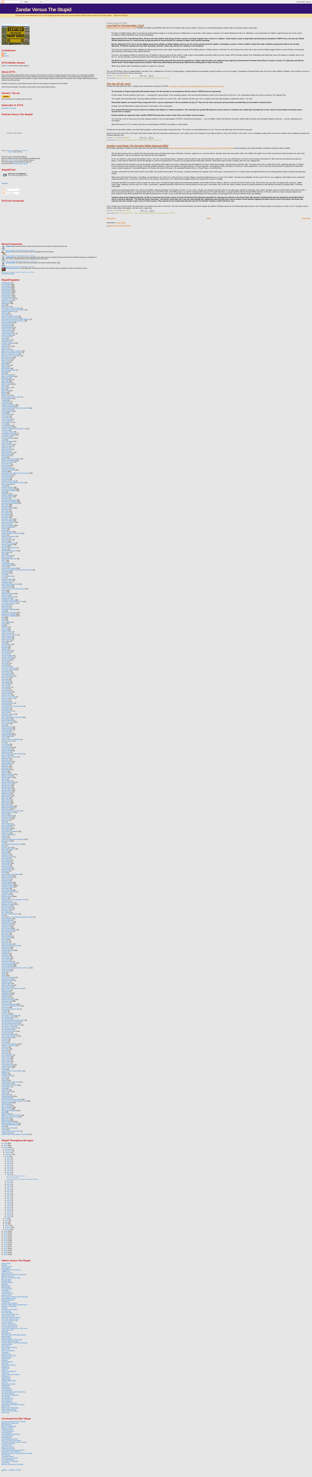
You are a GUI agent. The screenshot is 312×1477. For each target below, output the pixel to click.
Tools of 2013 (6, 1060)
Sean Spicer (6, 960)
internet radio (11, 150)
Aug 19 (9, 1184)
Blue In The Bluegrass (9, 1426)
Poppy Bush (6, 880)
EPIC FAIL (5, 505)
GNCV (4, 560)
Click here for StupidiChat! (17, 174)
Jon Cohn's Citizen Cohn (10, 1320)
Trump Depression (8, 1064)
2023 (6, 1143)
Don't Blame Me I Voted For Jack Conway (15, 473)
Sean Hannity (6, 958)
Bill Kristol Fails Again (9, 370)
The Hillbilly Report (8, 1459)
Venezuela (5, 1090)
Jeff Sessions (6, 650)
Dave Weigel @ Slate (9, 1298)
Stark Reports (6, 1377)
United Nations (6, 1083)
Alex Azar (5, 313)
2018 (6, 1235)
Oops (3, 846)
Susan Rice (5, 1002)
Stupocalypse (6, 998)
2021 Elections (6, 294)
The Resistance (7, 1029)
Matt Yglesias (6, 1333)
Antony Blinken (7, 340)
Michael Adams (7, 780)
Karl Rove (5, 700)
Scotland (4, 952)
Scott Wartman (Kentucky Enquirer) (13, 1450)
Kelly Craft (5, 712)
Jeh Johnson (6, 652)
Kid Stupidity (6, 719)
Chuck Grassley (7, 419)
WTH (3, 1126)
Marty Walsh (6, 765)
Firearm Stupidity (7, 527)
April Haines (6, 341)
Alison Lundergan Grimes (10, 317)
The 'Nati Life (6, 1455)
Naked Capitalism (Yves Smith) (12, 1339)
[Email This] (143, 76)
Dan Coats (5, 443)
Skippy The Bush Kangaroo (11, 1374)
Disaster (118, 140)
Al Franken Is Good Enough (11, 308)
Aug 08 (9, 1204)
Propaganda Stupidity (9, 891)
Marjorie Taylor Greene (9, 757)
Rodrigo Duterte (7, 925)
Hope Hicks (5, 595)
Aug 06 (9, 1207)
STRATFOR (5, 1368)
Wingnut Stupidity (7, 1121)
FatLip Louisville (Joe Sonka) (11, 1440)
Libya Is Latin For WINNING (11, 739)
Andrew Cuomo (7, 329)
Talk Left (4, 1382)
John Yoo (5, 685)
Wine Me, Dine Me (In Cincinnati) (12, 1464)
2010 (6, 1250)
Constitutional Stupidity (9, 433)
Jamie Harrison (7, 639)
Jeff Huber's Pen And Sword (11, 1317)
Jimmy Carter (6, 666)
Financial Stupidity (8, 525)
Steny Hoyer (6, 982)
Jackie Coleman (7, 631)
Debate (4, 457)
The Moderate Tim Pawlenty (11, 1022)
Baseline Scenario (8, 1276)
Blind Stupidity (6, 379)
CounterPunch (6, 1292)
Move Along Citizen (8, 812)
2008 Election (6, 283)
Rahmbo (4, 898)
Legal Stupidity (138, 140)
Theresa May (6, 1033)
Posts (6, 190)
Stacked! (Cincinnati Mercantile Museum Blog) (17, 1453)
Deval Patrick (6, 463)
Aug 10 (9, 1200)
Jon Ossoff (5, 689)
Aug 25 (9, 1169)
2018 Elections (6, 291)
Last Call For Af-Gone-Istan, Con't (125, 25)
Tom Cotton (5, 1048)
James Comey (6, 638)
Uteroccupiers (6, 1087)
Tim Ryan (5, 1041)
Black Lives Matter (8, 376)
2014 (6, 1243)
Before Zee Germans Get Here (124, 213)
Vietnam (4, 1093)
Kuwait (4, 725)
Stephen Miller (6, 983)
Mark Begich (6, 758)
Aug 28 (9, 1163)
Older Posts (306, 218)
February (8, 1227)
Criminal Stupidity (139, 213)
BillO (3, 373)
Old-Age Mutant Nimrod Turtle (11, 844)
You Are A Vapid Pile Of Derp (11, 1131)
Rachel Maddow (7, 1362)
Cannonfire (5, 1290)
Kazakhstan (5, 704)
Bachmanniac (6, 346)
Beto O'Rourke (6, 359)
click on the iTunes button (13, 160)
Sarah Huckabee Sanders (10, 945)
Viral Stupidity (6, 1098)
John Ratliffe (6, 684)
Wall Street (5, 1104)
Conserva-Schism (7, 432)
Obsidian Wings (7, 1344)
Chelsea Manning (7, 411)
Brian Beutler (6, 1287)
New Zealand (6, 826)
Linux (3, 742)
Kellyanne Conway (8, 714)
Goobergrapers (7, 563)
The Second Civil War (9, 1031)
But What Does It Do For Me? (11, 397)
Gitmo (3, 554)
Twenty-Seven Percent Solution (12, 1071)
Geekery (4, 541)
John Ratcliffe (6, 682)
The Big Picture (7, 1389)
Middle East (5, 793)
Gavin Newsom (7, 539)
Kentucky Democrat (8, 1444)
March (7, 1225)
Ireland (4, 620)
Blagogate (5, 378)
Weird (3, 1112)
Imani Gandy (6, 608)
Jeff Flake (5, 649)
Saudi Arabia (6, 949)
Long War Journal (7, 1330)
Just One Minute (7, 1322)
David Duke (5, 451)
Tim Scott (5, 1042)
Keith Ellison (6, 709)
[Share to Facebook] (150, 76)
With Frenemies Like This (10, 1123)
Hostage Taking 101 (8, 597)
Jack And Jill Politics (8, 1316)
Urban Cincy (6, 1463)
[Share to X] (148, 76)
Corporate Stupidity (8, 435)
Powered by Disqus (8, 274)
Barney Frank (6, 349)
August (7, 1156)
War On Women (7, 1107)
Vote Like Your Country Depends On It (14, 1101)
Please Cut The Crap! (9, 1355)
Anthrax (4, 338)
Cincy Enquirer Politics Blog (11, 1434)
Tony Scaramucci (7, 1055)
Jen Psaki (5, 654)
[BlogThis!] (145, 76)
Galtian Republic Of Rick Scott (11, 533)
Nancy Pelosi (6, 819)
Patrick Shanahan (7, 857)
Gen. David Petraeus (8, 543)
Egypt (3, 492)
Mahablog (5, 1331)
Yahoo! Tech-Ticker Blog (10, 1411)
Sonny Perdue (6, 969)
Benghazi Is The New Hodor (11, 356)
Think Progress (7, 1401)
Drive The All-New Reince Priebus (13, 482)
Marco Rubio (6, 755)
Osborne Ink (6, 1349)
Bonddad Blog (6, 1281)
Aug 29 (9, 1161)
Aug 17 (9, 1188)
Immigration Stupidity (8, 609)
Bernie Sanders (7, 357)
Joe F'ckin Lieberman (9, 668)
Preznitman (5, 888)
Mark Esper (5, 760)
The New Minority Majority (10, 1023)
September (8, 1154)
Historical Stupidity (8, 593)
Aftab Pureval (6, 306)
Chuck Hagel (6, 421)
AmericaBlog (6, 1268)
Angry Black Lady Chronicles (11, 1270)
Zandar (6, 56)
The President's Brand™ (10, 1028)
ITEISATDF (5, 627)
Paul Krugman (6, 860)
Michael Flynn (6, 785)
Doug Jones (6, 479)
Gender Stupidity (7, 544)
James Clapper (7, 636)
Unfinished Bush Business (10, 1082)
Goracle (4, 566)
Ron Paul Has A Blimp (9, 930)
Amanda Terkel (7, 1266)
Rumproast (5, 1366)
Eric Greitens (6, 513)
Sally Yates (5, 942)
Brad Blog (5, 1284)
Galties (4, 535)
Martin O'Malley (7, 763)
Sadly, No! (5, 1370)
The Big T (5, 1012)
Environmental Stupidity (9, 503)
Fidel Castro (6, 524)
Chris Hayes (6, 416)
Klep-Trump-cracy (7, 722)
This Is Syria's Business (9, 1036)
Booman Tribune (7, 1282)
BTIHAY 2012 (6, 395)
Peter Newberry (7, 869)
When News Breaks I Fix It (10, 1117)
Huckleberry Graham (8, 600)
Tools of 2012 (6, 1058)
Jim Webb (5, 665)
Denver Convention (8, 462)
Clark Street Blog (7, 1436)
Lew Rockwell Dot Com (9, 1327)
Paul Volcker (6, 865)
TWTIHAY (5, 1074)
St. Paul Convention (8, 977)
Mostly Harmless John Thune (11, 811)
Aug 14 (9, 1193)
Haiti (3, 578)
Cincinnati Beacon (8, 1431)
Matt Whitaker (6, 769)
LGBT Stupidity (6, 736)
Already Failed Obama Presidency (13, 321)
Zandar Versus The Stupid (43, 9)
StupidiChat (5, 991)
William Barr (6, 1120)
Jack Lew (5, 628)
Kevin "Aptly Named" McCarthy (12, 717)
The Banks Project (8, 1456)
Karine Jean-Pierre (8, 698)
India (3, 611)
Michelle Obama (7, 790)
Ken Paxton (5, 715)
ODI (3, 842)
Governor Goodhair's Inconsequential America (17, 570)
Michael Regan (7, 787)
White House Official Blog (10, 1408)
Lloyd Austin (6, 746)
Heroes (4, 590)
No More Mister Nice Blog (10, 1341)
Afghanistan (119, 78)
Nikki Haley (5, 830)
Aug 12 (9, 1197)
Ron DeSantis (6, 928)
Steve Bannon (6, 987)
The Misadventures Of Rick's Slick (13, 1020)
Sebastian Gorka (7, 961)
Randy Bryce (6, 901)
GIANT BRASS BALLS (9, 551)
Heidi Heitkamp (7, 585)
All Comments (9, 193)
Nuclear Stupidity (7, 834)
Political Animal (7, 1357)
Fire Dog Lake (6, 1311)
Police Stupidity (158, 213)
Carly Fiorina (6, 402)
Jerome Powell (6, 658)
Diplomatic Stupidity (8, 470)
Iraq (3, 619)
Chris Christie (6, 414)
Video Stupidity (7, 1091)
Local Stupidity (6, 747)
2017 (6, 1237)
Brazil (3, 389)
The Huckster (6, 1018)
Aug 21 (9, 1181)
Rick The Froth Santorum (10, 914)
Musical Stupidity (7, 815)
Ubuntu (4, 1079)
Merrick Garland (7, 777)
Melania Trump (7, 776)
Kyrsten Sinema (7, 727)
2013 (6, 1244)
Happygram (5, 582)
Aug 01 (9, 1216)
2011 (6, 1248)
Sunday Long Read (169, 213)
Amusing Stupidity (8, 322)
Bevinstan (5, 362)
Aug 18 (9, 1186)
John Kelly (5, 679)
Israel (3, 624)
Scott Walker (6, 957)
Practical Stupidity (7, 882)
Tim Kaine (5, 1039)
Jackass (4, 630)
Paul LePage (6, 861)
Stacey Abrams (6, 979)
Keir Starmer (6, 708)
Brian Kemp (5, 390)
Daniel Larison (6, 1295)
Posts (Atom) (121, 223)
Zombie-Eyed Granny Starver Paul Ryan (15, 1134)
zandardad (9, 257)
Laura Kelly (5, 731)
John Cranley (6, 673)
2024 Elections (6, 297)
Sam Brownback (7, 944)
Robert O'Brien (6, 920)
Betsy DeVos (6, 360)
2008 (6, 1254)
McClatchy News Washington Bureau (14, 1335)
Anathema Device (12, 268)
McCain (4, 771)
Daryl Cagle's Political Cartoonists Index (15, 1297)
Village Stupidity (7, 1096)
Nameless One (6, 817)
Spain (3, 972)
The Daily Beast (7, 1390)
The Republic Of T (8, 1398)
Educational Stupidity (127, 140)
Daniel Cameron (7, 444)
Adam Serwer (6, 1263)
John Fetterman (7, 674)
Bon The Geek (6, 384)
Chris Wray (5, 417)
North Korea (6, 833)
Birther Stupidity (7, 375)
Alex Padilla (6, 314)
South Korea (6, 971)
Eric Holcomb (6, 514)
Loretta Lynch (6, 749)
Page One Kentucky (8, 1448)
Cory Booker (6, 436)
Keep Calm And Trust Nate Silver (12, 706)
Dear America (6, 454)
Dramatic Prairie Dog (8, 481)
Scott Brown (6, 953)
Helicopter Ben (6, 587)
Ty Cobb (4, 1077)
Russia (4, 939)
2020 (6, 1231)
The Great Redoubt (8, 1393)
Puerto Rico (5, 893)
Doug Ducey (6, 478)
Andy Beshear (6, 332)
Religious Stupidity (8, 904)
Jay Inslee (5, 646)
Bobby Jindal (6, 382)
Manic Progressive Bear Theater (12, 754)
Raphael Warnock (8, 903)
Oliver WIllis (5, 1346)
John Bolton (6, 671)
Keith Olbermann (7, 711)
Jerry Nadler (6, 660)
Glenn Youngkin (7, 555)
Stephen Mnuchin (7, 985)
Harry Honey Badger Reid (10, 584)
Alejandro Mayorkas (8, 311)
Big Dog (4, 367)
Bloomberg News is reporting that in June (121, 28)
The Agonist (5, 1387)
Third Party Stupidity (8, 1034)
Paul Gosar (5, 858)
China (4, 413)
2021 (6, 1147)
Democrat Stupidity (8, 460)
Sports (4, 976)
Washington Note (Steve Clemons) (13, 1404)
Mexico (4, 779)
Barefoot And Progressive (10, 1423)
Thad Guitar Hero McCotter (10, 1009)
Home (209, 218)
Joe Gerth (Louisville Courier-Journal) (14, 1442)
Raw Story (5, 1363)
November (8, 1151)
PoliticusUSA (6, 1358)
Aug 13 (9, 1195)
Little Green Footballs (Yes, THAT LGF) (14, 1328)
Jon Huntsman (6, 687)
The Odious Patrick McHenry (11, 1025)
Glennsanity (6, 557)
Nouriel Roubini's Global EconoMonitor (14, 1343)
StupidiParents (6, 995)
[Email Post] (140, 75)
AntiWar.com (6, 1271)
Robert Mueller (6, 918)
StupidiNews (6, 993)
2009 (6, 1252)
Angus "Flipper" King (8, 333)
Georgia (4, 549)
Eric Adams (5, 509)
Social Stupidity (7, 966)
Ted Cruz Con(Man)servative (11, 1006)
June (7, 1220)
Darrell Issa (5, 448)
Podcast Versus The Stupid (10, 874)
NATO (3, 822)
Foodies (4, 528)
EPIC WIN (5, 506)
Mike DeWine (6, 796)
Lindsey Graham (7, 741)
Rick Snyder (6, 912)
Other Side (5, 850)
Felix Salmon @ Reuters (10, 1309)
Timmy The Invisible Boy (10, 1044)
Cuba (3, 440)
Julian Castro (6, 693)
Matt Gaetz (5, 768)
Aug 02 (9, 1215)
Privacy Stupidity (7, 890)
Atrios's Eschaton (7, 1273)
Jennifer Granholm (8, 657)
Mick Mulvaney (6, 792)
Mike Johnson (6, 800)
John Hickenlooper (8, 676)
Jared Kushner (6, 644)
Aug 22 (9, 1174)
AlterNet (4, 1265)
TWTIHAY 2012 (7, 1075)
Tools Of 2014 (6, 1061)
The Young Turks (7, 1400)
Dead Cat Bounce (7, 452)
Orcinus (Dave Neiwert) (9, 1347)
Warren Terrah (6, 1109)
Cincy (3, 424)
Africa (3, 305)
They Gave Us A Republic (10, 1461)
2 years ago (32, 250)
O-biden (4, 836)
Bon (5, 53)
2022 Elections (6, 295)
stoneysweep (10, 262)
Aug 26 (9, 1167)
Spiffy (3, 974)
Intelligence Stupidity (8, 614)
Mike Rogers (6, 804)
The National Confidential (10, 1395)
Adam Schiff (6, 302)
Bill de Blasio (6, 368)
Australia (4, 344)
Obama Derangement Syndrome (12, 839)
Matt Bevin (5, 766)
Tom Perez (5, 1050)
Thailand (4, 1010)
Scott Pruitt (5, 955)
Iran (3, 617)
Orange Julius (6, 847)
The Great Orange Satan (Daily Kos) (13, 1392)
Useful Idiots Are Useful (162, 78)
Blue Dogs (5, 381)
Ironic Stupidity (6, 622)
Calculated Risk (7, 1289)
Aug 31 (9, 1158)
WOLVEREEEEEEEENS (10, 1125)
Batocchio (9, 251)
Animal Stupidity (7, 335)
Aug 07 (9, 1206)
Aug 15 (9, 1191)
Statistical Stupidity (8, 980)
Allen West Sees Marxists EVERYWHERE (15, 319)
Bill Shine (5, 371)
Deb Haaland (6, 455)
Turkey (4, 1069)
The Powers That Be (8, 1026)
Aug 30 (9, 1160)
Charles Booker (7, 409)
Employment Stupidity (9, 500)
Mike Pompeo (6, 803)
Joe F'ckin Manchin (8, 669)
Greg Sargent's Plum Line (10, 1314)
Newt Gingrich (6, 828)
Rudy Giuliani (6, 937)
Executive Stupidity (8, 522)
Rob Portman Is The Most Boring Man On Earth (17, 917)
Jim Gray (4, 662)
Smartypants (6, 1376)
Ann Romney (6, 337)
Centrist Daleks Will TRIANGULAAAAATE (15, 408)
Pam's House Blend (8, 1350)
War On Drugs (6, 1106)
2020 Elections (6, 292)
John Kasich (6, 677)
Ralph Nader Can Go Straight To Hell (14, 899)
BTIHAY (4, 394)
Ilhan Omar (5, 606)
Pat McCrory (6, 855)
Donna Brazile (6, 476)
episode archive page (20, 163)
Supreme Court (157, 140)
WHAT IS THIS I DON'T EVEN (11, 1115)
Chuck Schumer (7, 422)
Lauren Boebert (7, 733)
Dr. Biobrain (5, 1301)
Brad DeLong (6, 1285)
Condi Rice (5, 430)
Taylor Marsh (6, 1385)
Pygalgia (4, 1360)
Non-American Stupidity (9, 831)
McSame (4, 773)
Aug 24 (9, 1170)
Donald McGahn (7, 474)
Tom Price (5, 1052)
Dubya (4, 486)
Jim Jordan (5, 663)
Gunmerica (5, 573)
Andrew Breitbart (7, 327)
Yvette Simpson (7, 1133)
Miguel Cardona (7, 795)
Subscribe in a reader (9, 108)
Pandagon (5, 1352)
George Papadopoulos (9, 547)
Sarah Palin (5, 947)
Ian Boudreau (6, 604)
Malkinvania (6, 752)
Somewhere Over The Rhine (11, 1451)
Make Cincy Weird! (8, 1447)
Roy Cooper (6, 933)
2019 (6, 1233)
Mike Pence (5, 801)
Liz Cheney (5, 744)
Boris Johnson (127, 78)
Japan (4, 643)
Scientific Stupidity (8, 950)
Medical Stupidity (147, 140)
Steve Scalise (6, 990)
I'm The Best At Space (9, 603)
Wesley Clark (6, 1113)
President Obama (7, 885)
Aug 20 (9, 1182)
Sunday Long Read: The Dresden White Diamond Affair (137, 145)
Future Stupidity (7, 532)
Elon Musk (5, 498)
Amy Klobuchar (7, 324)
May (6, 1222)
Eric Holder (5, 516)
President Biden (7, 884)
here (6, 66)
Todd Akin (5, 1047)
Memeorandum (7, 1338)
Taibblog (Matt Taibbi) (9, 1381)
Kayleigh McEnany (8, 703)
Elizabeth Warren (7, 497)
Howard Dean (6, 598)
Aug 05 (9, 1209)
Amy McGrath (6, 325)
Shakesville (5, 1373)
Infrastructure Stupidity (9, 612)
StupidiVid (5, 996)
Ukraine (4, 1080)
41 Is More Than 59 (8, 298)
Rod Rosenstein (7, 923)
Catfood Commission (8, 405)
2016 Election (6, 289)
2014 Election (6, 287)
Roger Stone (6, 926)
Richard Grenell (7, 909)
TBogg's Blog (6, 1379)
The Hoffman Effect (8, 1017)
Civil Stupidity (6, 425)
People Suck (6, 866)
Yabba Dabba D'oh (8, 1128)
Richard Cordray (7, 907)
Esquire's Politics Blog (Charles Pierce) (14, 1305)
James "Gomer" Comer (9, 635)
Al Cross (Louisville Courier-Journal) (14, 1421)
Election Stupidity (7, 495)
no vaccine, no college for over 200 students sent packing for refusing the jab (196, 86)
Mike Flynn (5, 798)
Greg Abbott (5, 571)
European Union (141, 78)
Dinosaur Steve (7, 468)
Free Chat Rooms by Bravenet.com (18, 175)
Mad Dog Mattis (7, 750)
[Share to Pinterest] (152, 76)
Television (5, 1007)
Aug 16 (9, 1190)
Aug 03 (9, 1213)
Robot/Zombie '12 (7, 922)
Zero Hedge (6, 1412)
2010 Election (6, 284)
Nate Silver (5, 820)
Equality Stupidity (7, 508)
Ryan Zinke (5, 941)
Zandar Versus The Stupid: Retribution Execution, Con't (16, 261)
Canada (4, 400)
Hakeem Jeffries (7, 579)
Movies (4, 814)
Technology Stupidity (8, 1004)
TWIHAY (4, 1072)
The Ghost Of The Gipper (10, 1015)
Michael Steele (6, 788)
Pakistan (4, 852)
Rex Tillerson (6, 906)
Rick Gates (5, 911)
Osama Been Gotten (8, 849)
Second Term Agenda (9, 963)
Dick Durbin (5, 467)
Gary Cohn (5, 538)
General (4, 546)
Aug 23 (9, 1172)
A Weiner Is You (7, 300)
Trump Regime (6, 1066)
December (8, 1149)
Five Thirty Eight (7, 1312)
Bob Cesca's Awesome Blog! (11, 1278)
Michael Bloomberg (8, 782)
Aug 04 (9, 1211)
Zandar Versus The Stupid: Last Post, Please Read (15, 250)
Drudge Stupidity (7, 484)
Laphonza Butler (7, 730)
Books (4, 386)
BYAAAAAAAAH (7, 398)
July (6, 1218)
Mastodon (5, 183)
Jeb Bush (5, 647)
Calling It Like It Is (7, 1429)
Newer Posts (111, 218)
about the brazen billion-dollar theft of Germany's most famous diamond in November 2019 (201, 148)
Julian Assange (7, 692)
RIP (3, 915)
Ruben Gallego (7, 936)
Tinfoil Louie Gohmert (9, 1045)
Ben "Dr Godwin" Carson (10, 354)
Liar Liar (4, 738)
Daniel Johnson (7, 446)
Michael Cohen (7, 784)
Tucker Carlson (7, 1068)
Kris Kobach (6, 723)
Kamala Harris (6, 695)
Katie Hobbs (6, 701)
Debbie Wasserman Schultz (11, 459)
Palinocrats (5, 853)
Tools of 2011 (6, 1056)
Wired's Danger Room (9, 1409)
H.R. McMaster (6, 576)
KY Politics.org (6, 1445)
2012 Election (6, 286)
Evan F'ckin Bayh (7, 520)
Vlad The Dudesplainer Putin (11, 1099)
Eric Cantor (5, 511)
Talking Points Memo (8, 1384)
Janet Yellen (6, 641)
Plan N (4, 872)
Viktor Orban (6, 1094)
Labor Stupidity (7, 728)
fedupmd (9, 246)
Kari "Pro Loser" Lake (9, 696)
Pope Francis (6, 879)
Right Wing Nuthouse (9, 1365)
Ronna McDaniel (7, 931)
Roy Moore (5, 934)
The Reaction (6, 1396)
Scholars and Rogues (9, 1371)
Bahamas (5, 348)
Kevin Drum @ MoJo (8, 1324)
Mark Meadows (7, 761)
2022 (6, 1145)
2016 (6, 1239)
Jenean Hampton (7, 655)
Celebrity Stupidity (8, 406)
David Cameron (7, 449)
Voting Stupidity (7, 1102)
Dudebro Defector (7, 487)
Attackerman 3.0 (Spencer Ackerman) (14, 1274)
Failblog (4, 1308)
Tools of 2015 (6, 1063)
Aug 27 (9, 1165)
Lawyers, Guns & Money (10, 1325)
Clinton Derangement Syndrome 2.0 (13, 428)
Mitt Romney (6, 809)
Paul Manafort (6, 863)
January (7, 1229)
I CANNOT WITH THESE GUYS (12, 601)
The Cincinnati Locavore (10, 1458)
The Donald (5, 1014)
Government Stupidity (9, 568)
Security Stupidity (7, 964)
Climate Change (7, 427)
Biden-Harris (6, 365)
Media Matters (6, 1336)
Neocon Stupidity (7, 825)
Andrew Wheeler (7, 330)
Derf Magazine (6, 1437)
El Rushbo (5, 493)
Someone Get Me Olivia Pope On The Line (16, 968)
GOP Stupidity (6, 565)
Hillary (4, 592)
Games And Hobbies (8, 536)
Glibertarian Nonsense (9, 559)
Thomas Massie (7, 1037)
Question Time (6, 895)
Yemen (4, 1129)
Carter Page (6, 403)
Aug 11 (9, 1199)
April (6, 1224)
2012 (6, 1246)
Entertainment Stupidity (9, 501)
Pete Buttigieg (6, 868)
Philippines (5, 871)
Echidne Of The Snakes (9, 1303)
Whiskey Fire (6, 1406)
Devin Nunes (6, 465)
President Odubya (8, 887)
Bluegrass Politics (7, 1428)
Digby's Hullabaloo (8, 1300)
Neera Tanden (6, 823)
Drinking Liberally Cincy (9, 1439)
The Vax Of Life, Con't (119, 83)
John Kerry (5, 681)
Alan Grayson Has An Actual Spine (13, 310)
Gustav (4, 574)
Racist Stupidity (7, 896)
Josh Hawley (6, 690)
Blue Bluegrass (7, 1425)
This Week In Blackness (9, 1403)
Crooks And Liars (7, 1293)
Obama (4, 838)
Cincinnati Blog (7, 1432)
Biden (3, 363)
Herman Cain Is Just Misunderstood (13, 589)
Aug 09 (9, 1202)
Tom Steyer (5, 1053)
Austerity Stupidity (7, 343)
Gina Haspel (6, 552)
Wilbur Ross (6, 1118)
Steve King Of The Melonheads (12, 988)
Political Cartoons (7, 877)
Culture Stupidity (148, 213)
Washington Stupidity (9, 1110)
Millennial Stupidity (8, 807)
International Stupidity (9, 616)
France (4, 530)
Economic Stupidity (8, 489)
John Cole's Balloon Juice (10, 1319)
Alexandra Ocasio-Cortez (10, 316)
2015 (6, 1241)
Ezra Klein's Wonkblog (9, 1306)
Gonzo (4, 562)
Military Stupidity (150, 78)
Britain (134, 78)
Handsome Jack (7, 581)
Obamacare (5, 841)
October (7, 1152)
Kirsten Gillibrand (7, 720)
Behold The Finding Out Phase (12, 352)
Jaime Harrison (7, 633)
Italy (3, 625)
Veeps (4, 1088)
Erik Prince (5, 517)
